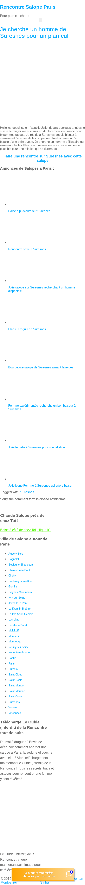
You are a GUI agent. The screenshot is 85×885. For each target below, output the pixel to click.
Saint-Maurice (16, 691)
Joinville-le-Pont (17, 603)
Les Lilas (13, 619)
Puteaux (13, 669)
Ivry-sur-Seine (16, 597)
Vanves (12, 707)
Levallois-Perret (17, 625)
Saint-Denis (15, 679)
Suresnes (27, 492)
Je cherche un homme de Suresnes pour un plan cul (34, 32)
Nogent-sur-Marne (19, 652)
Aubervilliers (15, 553)
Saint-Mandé (16, 685)
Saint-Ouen (15, 696)
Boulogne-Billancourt (20, 564)
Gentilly (13, 586)
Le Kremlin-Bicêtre (19, 608)
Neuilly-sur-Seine (18, 647)
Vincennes (14, 713)
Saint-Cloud (15, 674)
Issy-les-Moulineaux (20, 592)
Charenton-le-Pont (19, 570)
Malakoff (13, 630)
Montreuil (13, 636)
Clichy (12, 575)
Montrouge (14, 641)
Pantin (12, 658)
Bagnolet (13, 559)
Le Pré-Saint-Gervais (20, 614)
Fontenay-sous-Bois (20, 581)
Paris (11, 663)
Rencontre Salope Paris (27, 7)
